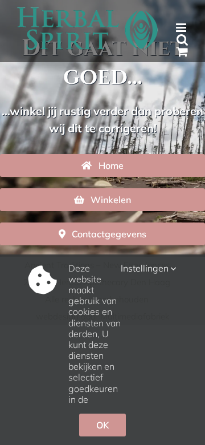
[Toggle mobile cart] (182, 52)
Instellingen (146, 268)
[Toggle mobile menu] (182, 28)
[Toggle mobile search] (182, 40)
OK (102, 425)
